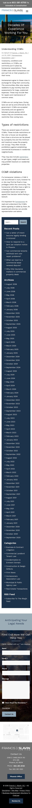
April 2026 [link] (10, 299)
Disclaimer (6, 708)
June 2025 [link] (10, 335)
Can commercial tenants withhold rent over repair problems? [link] (16, 253)
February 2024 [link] (12, 393)
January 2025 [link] (12, 353)
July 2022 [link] (10, 461)
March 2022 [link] (11, 472)
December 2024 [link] (13, 356)
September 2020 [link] (13, 537)
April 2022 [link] (10, 469)
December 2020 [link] (13, 527)
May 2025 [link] (10, 338)
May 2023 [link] (10, 425)
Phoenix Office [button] (16, 776)
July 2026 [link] (10, 288)
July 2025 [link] (10, 331)
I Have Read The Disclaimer (16, 703)
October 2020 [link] (12, 534)
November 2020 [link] (13, 530)
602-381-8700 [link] (19, 2)
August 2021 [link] (11, 498)
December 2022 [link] (13, 443)
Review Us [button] (16, 801)
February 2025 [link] (12, 349)
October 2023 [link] (12, 407)
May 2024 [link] (10, 382)
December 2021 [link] (12, 483)
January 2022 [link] (12, 480)
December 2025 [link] (13, 313)
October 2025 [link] (12, 320)
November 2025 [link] (13, 317)
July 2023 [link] (10, 418)
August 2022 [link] (11, 458)
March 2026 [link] (11, 302)
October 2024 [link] (12, 364)
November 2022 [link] (13, 447)
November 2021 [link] (12, 487)
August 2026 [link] (11, 284)
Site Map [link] (14, 790)
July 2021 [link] (10, 501)
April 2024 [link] (10, 385)
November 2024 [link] (13, 360)
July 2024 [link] (10, 375)
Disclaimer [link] (6, 790)
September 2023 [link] (13, 411)
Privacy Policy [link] (25, 790)
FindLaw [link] (16, 795)
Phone (4, 669)
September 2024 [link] (13, 367)
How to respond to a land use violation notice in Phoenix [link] (16, 244)
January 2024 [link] (12, 396)
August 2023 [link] (11, 414)
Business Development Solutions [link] (15, 793)
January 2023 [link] (12, 440)
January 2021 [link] (11, 523)
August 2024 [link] (11, 371)
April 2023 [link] (10, 429)
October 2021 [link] (12, 490)
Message (5, 679)
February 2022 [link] (12, 476)
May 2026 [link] (10, 295)
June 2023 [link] (10, 422)
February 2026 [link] (12, 306)
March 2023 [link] (11, 432)
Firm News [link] (10, 572)
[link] (12, 10)
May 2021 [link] (10, 508)
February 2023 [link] (12, 436)
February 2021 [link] (12, 519)
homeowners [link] (20, 202)
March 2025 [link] (11, 346)
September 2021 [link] (13, 494)
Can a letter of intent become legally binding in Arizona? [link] (16, 235)
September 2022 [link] (13, 454)
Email (5, 658)
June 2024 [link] (10, 378)
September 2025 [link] (13, 324)
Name (4, 648)
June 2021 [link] (10, 505)
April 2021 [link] (10, 512)
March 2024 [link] (11, 389)
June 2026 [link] (10, 291)
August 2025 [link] (11, 328)
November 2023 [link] (13, 404)
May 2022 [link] (10, 465)
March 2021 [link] (11, 516)
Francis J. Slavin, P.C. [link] (20, 53)
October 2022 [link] (12, 451)
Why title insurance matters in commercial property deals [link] (16, 271)
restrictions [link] (23, 157)
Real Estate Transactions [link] (16, 589)
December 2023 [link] (13, 400)
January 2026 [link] (12, 309)
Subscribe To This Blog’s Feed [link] (16, 599)
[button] (27, 11)
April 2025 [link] (10, 342)
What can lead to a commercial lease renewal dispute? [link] (14, 262)
